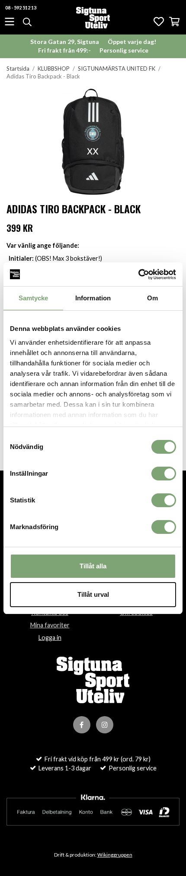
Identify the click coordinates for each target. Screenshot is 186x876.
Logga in (49, 637)
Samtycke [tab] (33, 298)
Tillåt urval (93, 594)
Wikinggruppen (114, 854)
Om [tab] (152, 298)
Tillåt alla (93, 566)
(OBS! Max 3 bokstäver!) (55, 258)
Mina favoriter (50, 625)
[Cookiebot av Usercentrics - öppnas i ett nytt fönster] (138, 274)
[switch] (163, 473)
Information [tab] (93, 298)
